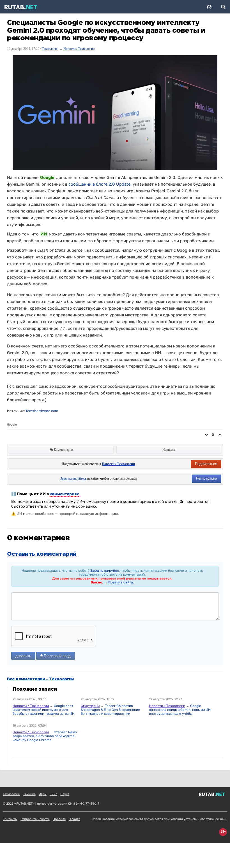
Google (12, 424)
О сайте (74, 819)
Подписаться (206, 464)
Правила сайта (120, 582)
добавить (23, 656)
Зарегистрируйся (104, 571)
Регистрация (206, 478)
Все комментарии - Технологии (40, 679)
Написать (168, 450)
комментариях (64, 494)
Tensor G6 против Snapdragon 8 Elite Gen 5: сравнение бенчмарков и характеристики (110, 710)
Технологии (50, 49)
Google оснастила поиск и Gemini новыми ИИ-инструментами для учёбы (180, 710)
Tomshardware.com (42, 411)
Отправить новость (35, 819)
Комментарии (63, 450)
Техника (29, 794)
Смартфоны (90, 706)
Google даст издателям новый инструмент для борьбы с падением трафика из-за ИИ (44, 710)
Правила (59, 819)
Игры (43, 794)
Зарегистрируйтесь (73, 478)
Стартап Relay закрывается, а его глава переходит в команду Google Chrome (45, 736)
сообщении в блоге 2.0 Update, (100, 184)
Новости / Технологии (79, 49)
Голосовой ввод (57, 656)
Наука (64, 794)
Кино (53, 794)
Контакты (10, 819)
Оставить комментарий (42, 554)
